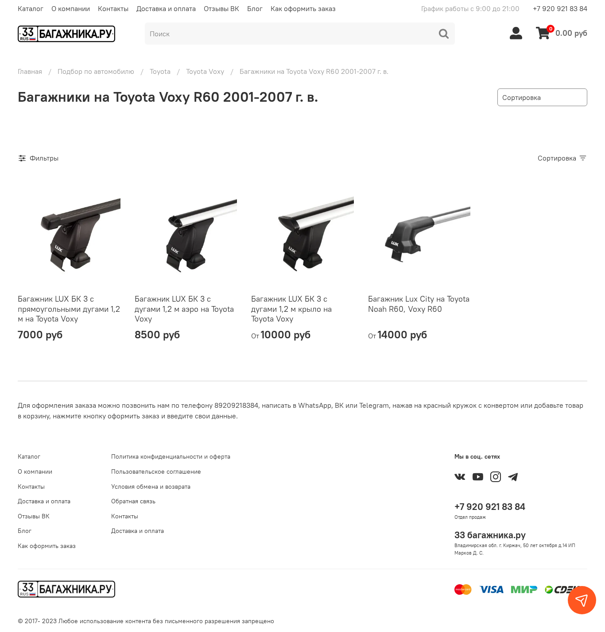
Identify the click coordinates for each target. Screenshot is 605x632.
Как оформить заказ (303, 8)
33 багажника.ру (490, 535)
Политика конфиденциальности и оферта (170, 456)
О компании (70, 8)
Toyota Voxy (205, 71)
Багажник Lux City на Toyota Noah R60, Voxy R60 (418, 304)
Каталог (30, 8)
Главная (30, 71)
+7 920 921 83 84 (560, 8)
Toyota (160, 71)
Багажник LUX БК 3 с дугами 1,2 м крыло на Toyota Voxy (291, 309)
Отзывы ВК (221, 8)
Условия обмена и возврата (150, 486)
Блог (255, 8)
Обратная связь (133, 501)
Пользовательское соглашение (156, 471)
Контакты (113, 8)
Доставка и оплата (166, 8)
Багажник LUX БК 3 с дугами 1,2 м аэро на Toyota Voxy (184, 309)
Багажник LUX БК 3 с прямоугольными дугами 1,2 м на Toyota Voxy (69, 309)
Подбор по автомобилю (96, 71)
